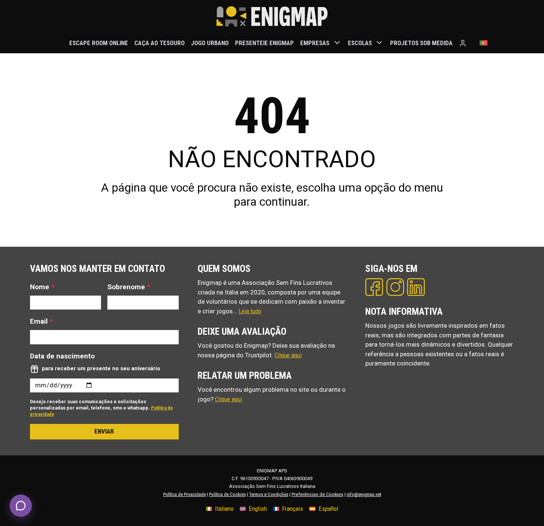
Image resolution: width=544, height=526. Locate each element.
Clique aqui (288, 355)
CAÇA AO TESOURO (159, 42)
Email (41, 321)
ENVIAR (104, 431)
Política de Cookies (227, 494)
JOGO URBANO (210, 42)
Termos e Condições (268, 494)
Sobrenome (128, 287)
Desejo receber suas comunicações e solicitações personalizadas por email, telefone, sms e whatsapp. (101, 408)
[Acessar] (463, 43)
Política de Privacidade (184, 494)
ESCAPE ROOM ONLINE (98, 42)
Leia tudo (250, 311)
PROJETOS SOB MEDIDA (421, 42)
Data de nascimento (62, 356)
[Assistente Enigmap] (21, 506)
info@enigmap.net (364, 494)
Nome (42, 287)
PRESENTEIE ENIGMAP (264, 42)
